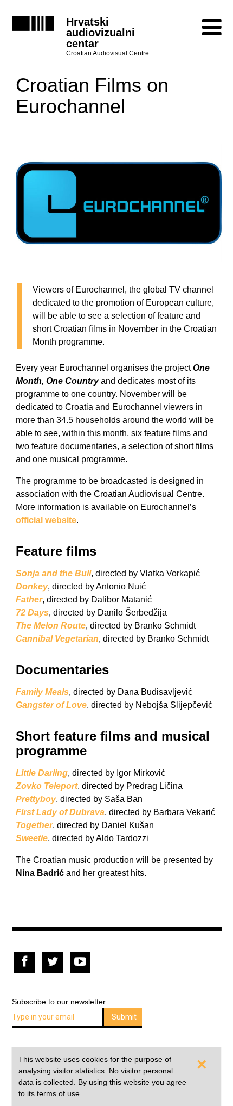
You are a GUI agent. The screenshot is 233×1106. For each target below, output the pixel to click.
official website (46, 520)
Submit (124, 1016)
